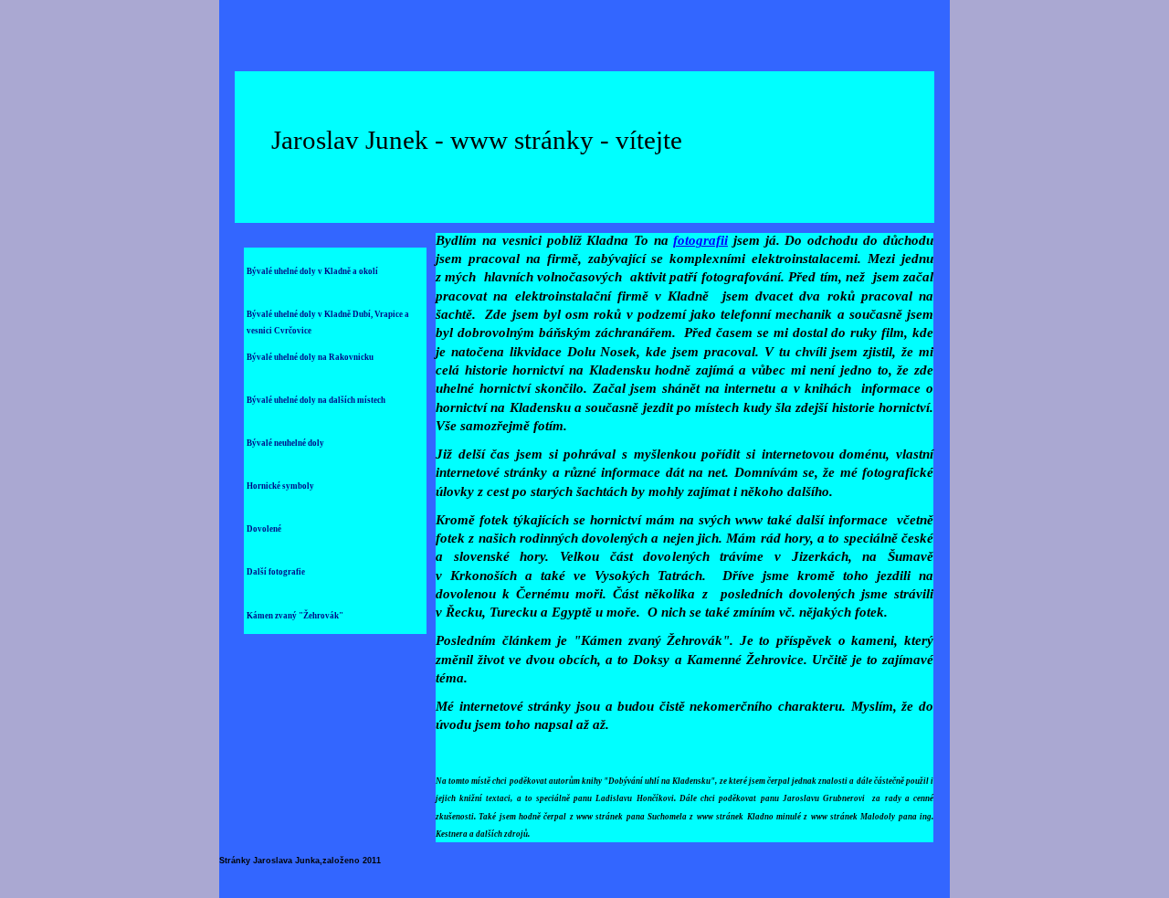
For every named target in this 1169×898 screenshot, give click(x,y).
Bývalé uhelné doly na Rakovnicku (310, 357)
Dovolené (264, 529)
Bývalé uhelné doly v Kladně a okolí (312, 271)
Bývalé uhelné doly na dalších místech (316, 400)
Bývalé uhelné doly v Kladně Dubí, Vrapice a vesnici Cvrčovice (328, 321)
